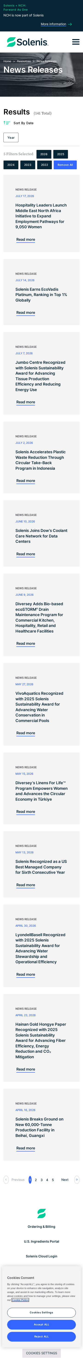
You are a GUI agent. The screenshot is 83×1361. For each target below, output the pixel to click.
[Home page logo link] (41, 1213)
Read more (25, 239)
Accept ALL (41, 1324)
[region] (41, 1306)
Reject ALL (41, 1336)
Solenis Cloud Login (41, 1256)
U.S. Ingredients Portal (41, 1241)
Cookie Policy (20, 1300)
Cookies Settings (41, 1353)
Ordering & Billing (41, 1226)
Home (7, 61)
